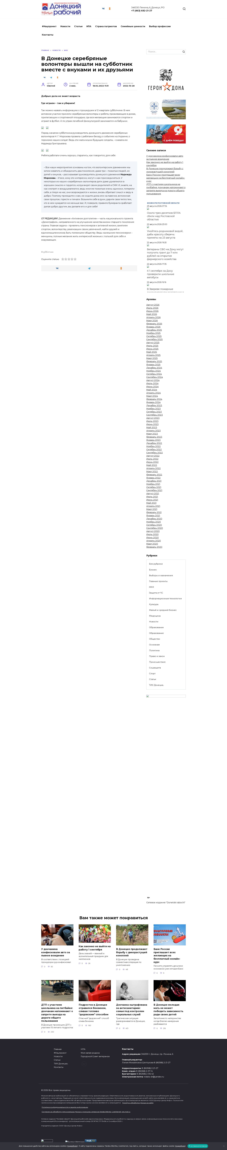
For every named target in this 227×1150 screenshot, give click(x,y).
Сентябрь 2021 (154, 490)
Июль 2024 (152, 383)
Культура (153, 604)
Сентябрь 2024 (154, 377)
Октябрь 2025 (154, 336)
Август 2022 (152, 456)
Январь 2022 (153, 478)
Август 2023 (152, 418)
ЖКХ (151, 587)
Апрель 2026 (153, 317)
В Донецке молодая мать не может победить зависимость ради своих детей (168, 1009)
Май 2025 (151, 352)
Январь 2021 (153, 515)
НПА (88, 26)
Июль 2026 (152, 308)
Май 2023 (151, 427)
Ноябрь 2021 (153, 484)
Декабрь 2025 (154, 330)
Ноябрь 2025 (153, 333)
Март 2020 (152, 544)
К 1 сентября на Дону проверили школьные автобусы (160, 274)
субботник (48, 252)
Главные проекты (158, 581)
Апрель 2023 (153, 430)
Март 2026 (152, 320)
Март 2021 (151, 509)
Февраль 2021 (154, 512)
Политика (154, 650)
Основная (154, 644)
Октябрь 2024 (154, 374)
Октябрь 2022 (154, 449)
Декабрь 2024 (154, 368)
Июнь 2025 (152, 349)
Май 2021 (151, 503)
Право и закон (157, 656)
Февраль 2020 (154, 547)
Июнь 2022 (152, 462)
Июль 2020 (152, 534)
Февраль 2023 (154, 437)
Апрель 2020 (153, 540)
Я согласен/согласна (198, 1146)
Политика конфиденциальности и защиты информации (65, 1107)
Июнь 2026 (152, 311)
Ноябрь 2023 (153, 408)
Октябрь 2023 (154, 412)
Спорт (152, 673)
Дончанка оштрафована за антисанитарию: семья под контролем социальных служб (131, 1009)
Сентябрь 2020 (154, 528)
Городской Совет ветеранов (95, 1056)
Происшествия (157, 662)
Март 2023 (152, 434)
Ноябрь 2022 (153, 446)
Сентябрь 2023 (154, 415)
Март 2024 (152, 396)
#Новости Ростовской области (163, 203)
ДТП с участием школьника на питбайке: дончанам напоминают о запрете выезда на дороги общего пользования (57, 1012)
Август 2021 (152, 493)
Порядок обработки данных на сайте (137, 1103)
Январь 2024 (153, 402)
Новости (65, 26)
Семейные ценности (133, 26)
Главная (57, 1049)
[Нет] (223, 1146)
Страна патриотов (106, 26)
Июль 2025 (152, 346)
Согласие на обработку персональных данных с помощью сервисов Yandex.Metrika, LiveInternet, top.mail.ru (86, 1112)
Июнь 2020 (152, 537)
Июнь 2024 (152, 386)
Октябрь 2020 (154, 525)
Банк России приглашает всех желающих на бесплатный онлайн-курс (165, 178)
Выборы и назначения (161, 575)
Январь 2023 (153, 440)
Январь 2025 (153, 364)
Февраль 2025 (154, 361)
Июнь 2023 (152, 424)
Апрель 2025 (153, 355)
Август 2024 (152, 380)
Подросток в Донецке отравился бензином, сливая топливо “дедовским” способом (93, 1009)
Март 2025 (152, 358)
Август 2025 (152, 342)
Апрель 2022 (153, 468)
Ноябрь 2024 (153, 371)
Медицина (155, 616)
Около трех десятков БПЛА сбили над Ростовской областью (163, 216)
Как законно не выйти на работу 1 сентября (95, 948)
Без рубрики (156, 564)
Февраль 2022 (154, 474)
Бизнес (153, 569)
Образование (156, 627)
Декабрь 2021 (153, 481)
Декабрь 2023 (154, 405)
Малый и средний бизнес (163, 610)
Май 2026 (151, 314)
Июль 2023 (152, 421)
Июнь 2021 (152, 500)
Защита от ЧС (156, 593)
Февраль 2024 (154, 399)
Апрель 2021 (153, 506)
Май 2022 (151, 465)
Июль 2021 (152, 496)
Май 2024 (151, 390)
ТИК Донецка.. (156, 685)
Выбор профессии (160, 26)
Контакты (47, 35)
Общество (154, 639)
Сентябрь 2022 (154, 452)
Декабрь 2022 (154, 443)
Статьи (78, 26)
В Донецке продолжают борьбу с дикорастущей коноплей (131, 952)
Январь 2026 (153, 327)
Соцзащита (155, 667)
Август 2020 (153, 531)
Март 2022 (152, 471)
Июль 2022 (152, 459)
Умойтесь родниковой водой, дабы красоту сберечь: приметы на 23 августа (165, 234)
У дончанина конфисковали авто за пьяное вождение (55, 952)
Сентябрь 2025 (154, 339)
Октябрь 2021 (153, 487)
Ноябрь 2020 (153, 522)
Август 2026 (152, 305)
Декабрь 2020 (154, 518)
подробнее (72, 1146)
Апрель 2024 (153, 393)
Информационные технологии (165, 598)
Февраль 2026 (154, 323)
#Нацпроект (49, 26)
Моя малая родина (90, 1053)
